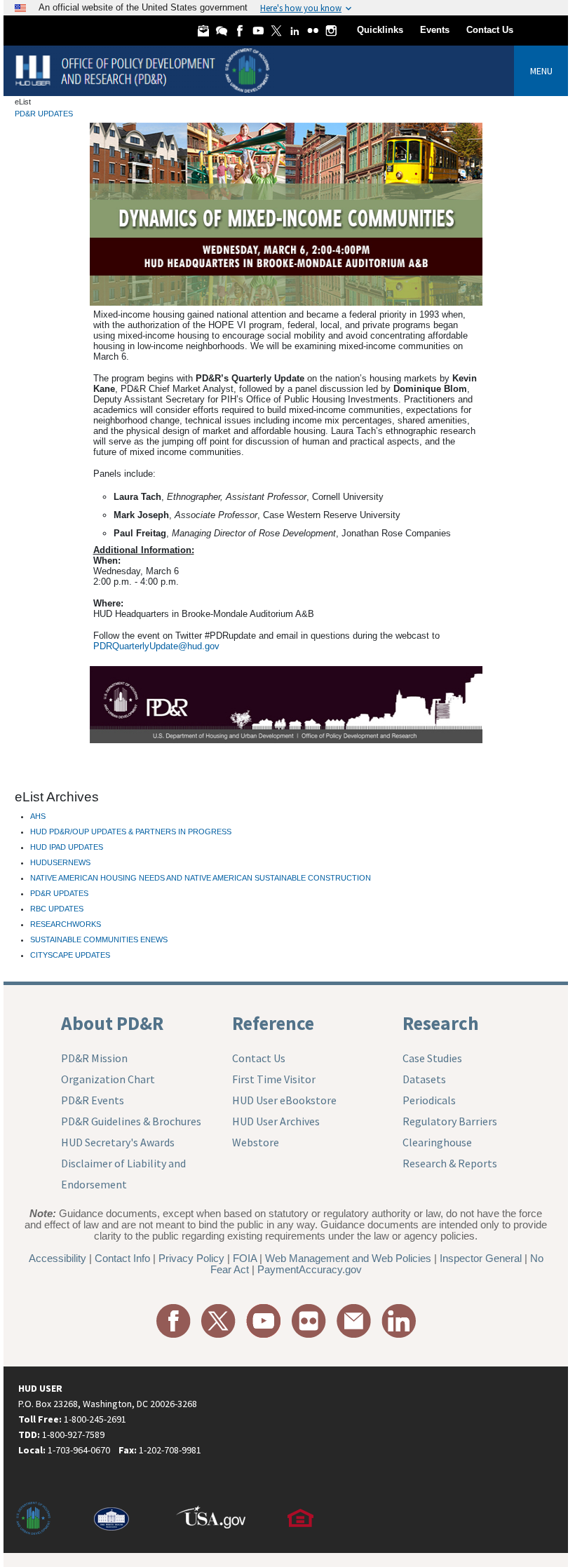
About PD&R (112, 1023)
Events (434, 30)
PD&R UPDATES (44, 113)
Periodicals (429, 1100)
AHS (38, 816)
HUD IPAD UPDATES (66, 847)
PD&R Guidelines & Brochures (131, 1121)
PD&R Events (92, 1100)
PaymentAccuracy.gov (309, 1269)
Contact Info (122, 1258)
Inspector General (481, 1258)
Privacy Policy (191, 1258)
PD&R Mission (94, 1058)
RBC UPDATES (56, 908)
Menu (541, 71)
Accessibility (57, 1258)
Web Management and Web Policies (348, 1258)
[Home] (144, 69)
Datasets (424, 1079)
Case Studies (432, 1058)
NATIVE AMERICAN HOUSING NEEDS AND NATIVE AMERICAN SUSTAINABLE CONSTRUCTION (200, 878)
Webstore (255, 1142)
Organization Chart (108, 1079)
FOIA (245, 1258)
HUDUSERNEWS (60, 862)
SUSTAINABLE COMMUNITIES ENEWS (99, 939)
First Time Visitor (274, 1079)
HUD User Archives (276, 1121)
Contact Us (489, 30)
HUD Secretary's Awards (118, 1142)
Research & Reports (449, 1163)
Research (440, 1023)
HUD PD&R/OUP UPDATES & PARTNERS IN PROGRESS (130, 831)
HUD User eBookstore (284, 1100)
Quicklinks (380, 30)
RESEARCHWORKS (65, 924)
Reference (273, 1023)
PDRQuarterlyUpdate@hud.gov (156, 646)
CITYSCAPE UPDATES (70, 955)
